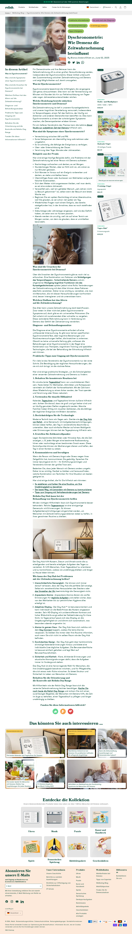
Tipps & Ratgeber (76, 31)
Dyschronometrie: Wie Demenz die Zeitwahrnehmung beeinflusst (52, 13)
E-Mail (8, 886)
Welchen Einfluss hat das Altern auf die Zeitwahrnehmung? (15, 98)
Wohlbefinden (102, 870)
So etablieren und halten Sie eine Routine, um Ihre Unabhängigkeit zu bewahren (58, 485)
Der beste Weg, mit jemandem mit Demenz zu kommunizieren (63, 489)
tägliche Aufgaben (60, 597)
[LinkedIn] (22, 901)
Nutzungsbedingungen (58, 921)
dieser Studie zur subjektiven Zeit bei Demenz (62, 126)
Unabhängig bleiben (99, 26)
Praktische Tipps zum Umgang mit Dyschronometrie (14, 116)
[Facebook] (6, 901)
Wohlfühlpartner (102, 886)
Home (7, 13)
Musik (54, 831)
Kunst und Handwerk (100, 831)
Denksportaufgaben (84, 899)
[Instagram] (11, 901)
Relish (13, 921)
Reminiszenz (81, 903)
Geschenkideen (100, 861)
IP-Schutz (50, 889)
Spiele (31, 861)
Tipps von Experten (103, 879)
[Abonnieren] (40, 886)
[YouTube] (17, 901)
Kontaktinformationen (74, 921)
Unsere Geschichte (53, 873)
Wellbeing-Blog (18, 13)
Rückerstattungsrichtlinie (24, 921)
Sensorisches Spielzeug (54, 861)
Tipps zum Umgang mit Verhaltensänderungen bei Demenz (62, 492)
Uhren (31, 831)
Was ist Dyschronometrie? (16, 73)
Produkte (80, 870)
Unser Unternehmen (55, 870)
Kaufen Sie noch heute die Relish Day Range (60, 689)
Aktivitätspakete (77, 861)
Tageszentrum (57, 505)
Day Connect (45, 630)
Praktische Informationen (79, 20)
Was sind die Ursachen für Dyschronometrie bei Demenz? (16, 88)
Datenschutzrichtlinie (41, 921)
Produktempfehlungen (78, 26)
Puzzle (77, 831)
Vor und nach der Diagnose (104, 20)
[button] (116, 7)
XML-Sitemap (9, 930)
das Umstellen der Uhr (45, 591)
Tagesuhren (47, 400)
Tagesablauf (55, 382)
